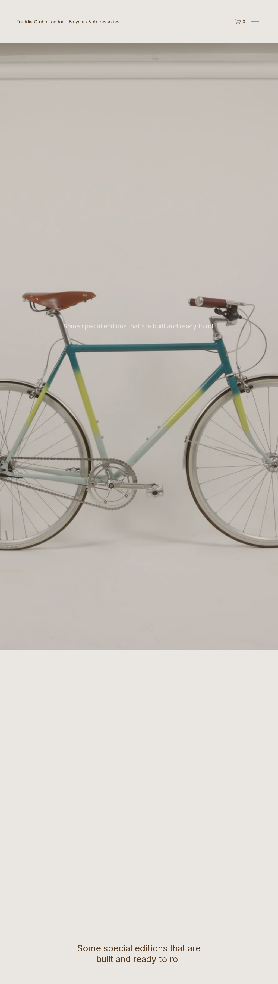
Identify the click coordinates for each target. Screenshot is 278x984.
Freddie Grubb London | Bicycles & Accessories (68, 21)
